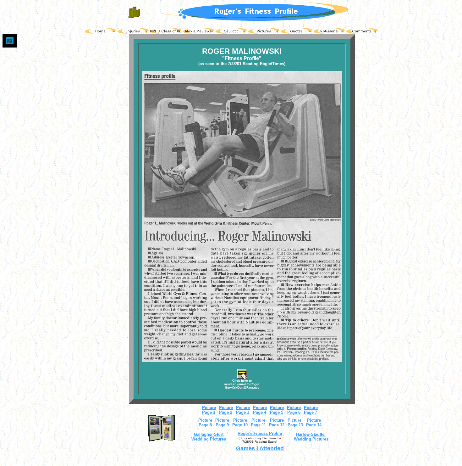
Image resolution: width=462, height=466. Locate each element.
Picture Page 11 (258, 422)
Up (10, 40)
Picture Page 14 (314, 422)
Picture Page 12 (276, 422)
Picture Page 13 (295, 422)
